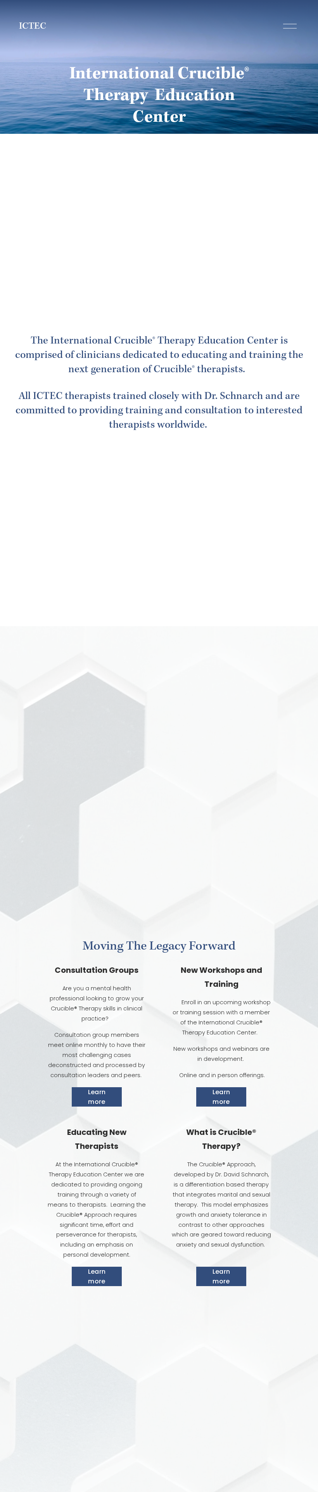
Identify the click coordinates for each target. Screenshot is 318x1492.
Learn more (97, 1097)
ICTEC (32, 26)
